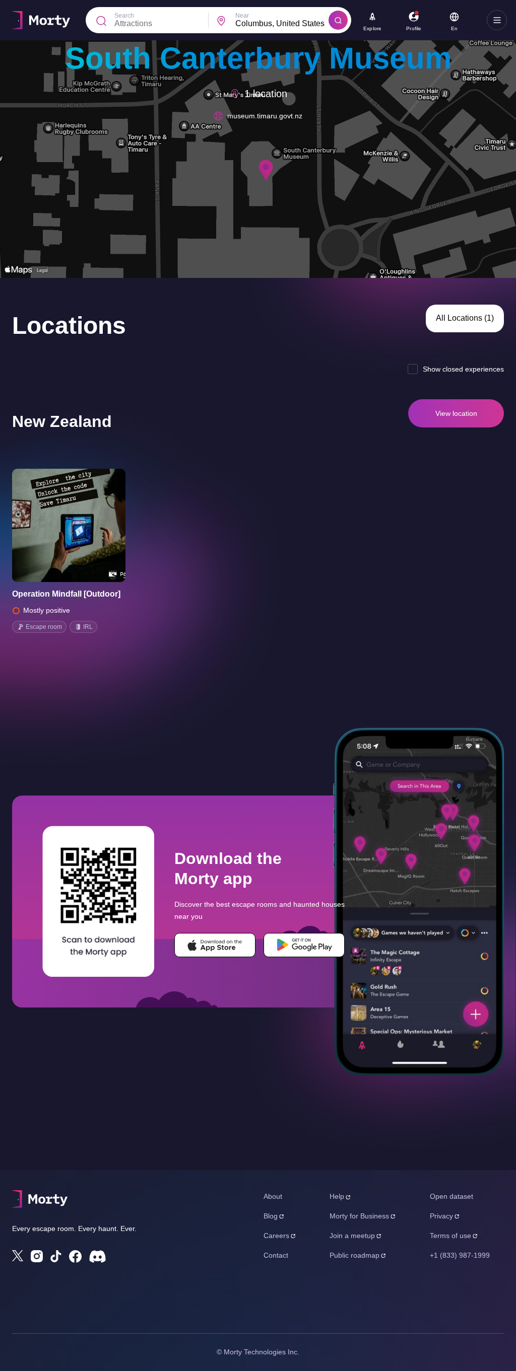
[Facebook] (75, 1256)
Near (242, 15)
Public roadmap (354, 1255)
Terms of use (450, 1236)
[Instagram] (37, 1256)
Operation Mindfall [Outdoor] (66, 594)
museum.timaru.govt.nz (264, 116)
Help (337, 1196)
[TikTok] (55, 1256)
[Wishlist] (55, 526)
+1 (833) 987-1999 (460, 1255)
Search (124, 15)
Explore (372, 28)
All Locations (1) (465, 318)
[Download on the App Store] (214, 945)
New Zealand (62, 421)
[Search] (338, 20)
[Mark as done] (83, 526)
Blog (271, 1216)
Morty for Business (359, 1216)
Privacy (441, 1216)
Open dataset (451, 1196)
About (273, 1196)
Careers (276, 1236)
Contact (276, 1255)
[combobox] (282, 23)
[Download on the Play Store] (304, 945)
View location (456, 413)
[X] (17, 1255)
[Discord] (97, 1256)
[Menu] (497, 20)
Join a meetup (352, 1236)
